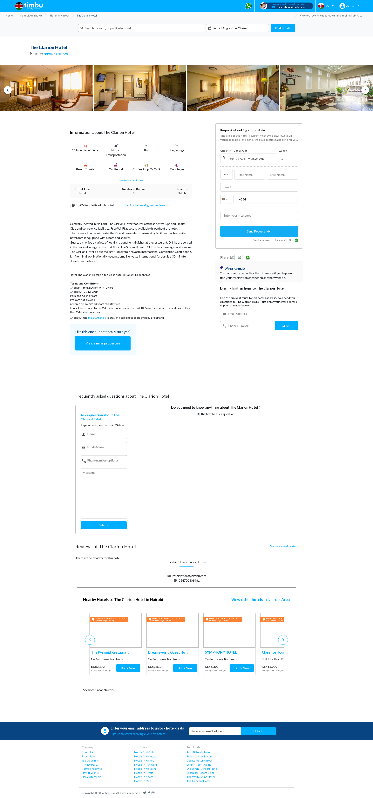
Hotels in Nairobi (144, 752)
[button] (283, 640)
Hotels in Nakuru (144, 760)
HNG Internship (91, 776)
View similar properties (102, 343)
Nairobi (48, 53)
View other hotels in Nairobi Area (260, 599)
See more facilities (131, 180)
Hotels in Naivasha (145, 768)
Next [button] (365, 90)
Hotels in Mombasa (145, 756)
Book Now (128, 668)
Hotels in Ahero (143, 776)
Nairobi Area (61, 53)
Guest (283, 150)
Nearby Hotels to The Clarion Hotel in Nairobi (123, 599)
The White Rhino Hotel (200, 776)
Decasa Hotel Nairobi (199, 760)
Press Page (89, 756)
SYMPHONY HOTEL (221, 652)
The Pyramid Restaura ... (110, 652)
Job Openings (90, 760)
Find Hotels (282, 28)
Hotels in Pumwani (145, 764)
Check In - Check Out (233, 150)
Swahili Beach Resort (199, 752)
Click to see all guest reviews (146, 205)
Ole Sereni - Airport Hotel (202, 768)
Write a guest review (284, 546)
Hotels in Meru (143, 780)
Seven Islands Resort (199, 756)
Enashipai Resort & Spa (200, 772)
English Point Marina (198, 764)
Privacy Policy (90, 764)
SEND (286, 325)
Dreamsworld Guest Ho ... (168, 652)
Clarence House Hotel (279, 652)
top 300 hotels (97, 317)
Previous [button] (8, 90)
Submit (103, 525)
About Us (87, 752)
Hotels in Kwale (143, 772)
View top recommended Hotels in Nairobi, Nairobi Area (331, 15)
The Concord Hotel (198, 780)
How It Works (90, 772)
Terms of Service (92, 768)
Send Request (256, 231)
